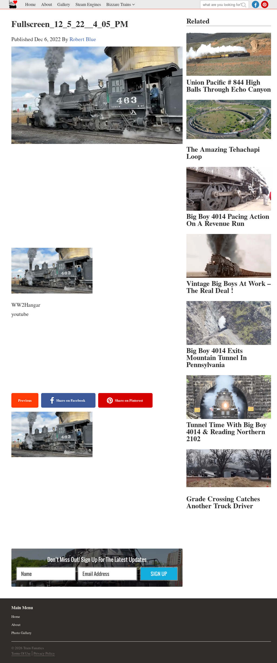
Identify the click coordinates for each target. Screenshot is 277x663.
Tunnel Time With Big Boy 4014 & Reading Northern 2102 (226, 431)
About (46, 4)
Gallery (63, 4)
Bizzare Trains (118, 4)
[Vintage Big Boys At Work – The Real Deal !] (228, 256)
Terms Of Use (21, 653)
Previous (25, 400)
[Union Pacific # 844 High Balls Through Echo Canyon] (228, 55)
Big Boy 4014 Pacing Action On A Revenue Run (227, 219)
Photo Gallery (21, 632)
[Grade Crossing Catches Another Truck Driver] (228, 471)
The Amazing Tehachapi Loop (223, 152)
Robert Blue (83, 39)
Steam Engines (88, 4)
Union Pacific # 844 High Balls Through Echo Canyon (228, 85)
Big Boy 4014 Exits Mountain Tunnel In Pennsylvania (216, 357)
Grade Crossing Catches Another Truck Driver (223, 502)
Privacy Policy (44, 653)
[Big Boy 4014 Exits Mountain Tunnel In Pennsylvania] (228, 323)
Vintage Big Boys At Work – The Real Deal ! (228, 286)
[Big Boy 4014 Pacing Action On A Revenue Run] (228, 189)
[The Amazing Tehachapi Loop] (228, 122)
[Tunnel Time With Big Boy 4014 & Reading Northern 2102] (228, 397)
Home (30, 4)
